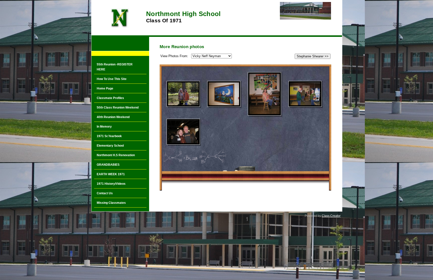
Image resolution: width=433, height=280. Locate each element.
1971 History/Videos (111, 183)
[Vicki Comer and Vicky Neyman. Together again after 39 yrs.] (183, 93)
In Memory (104, 126)
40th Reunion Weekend (113, 117)
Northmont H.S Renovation (116, 155)
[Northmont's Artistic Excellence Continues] (224, 93)
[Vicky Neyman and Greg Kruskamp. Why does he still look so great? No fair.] (183, 131)
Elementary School (110, 145)
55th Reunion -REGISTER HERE (115, 67)
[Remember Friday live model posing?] (264, 94)
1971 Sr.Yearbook (109, 136)
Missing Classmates (111, 203)
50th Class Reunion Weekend (118, 107)
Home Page (105, 88)
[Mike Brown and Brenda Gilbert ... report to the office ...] (305, 93)
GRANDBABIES (108, 164)
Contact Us (105, 193)
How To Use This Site (112, 79)
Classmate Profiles (110, 98)
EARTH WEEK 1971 (111, 174)
